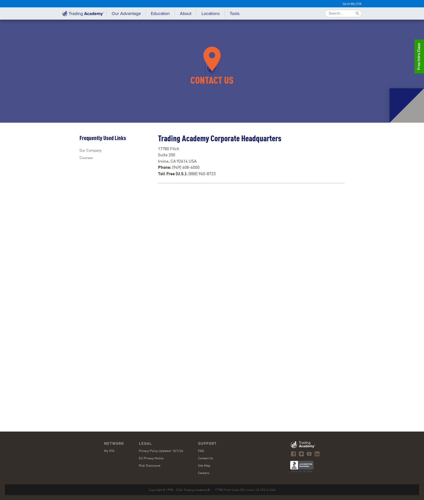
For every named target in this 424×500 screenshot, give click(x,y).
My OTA (109, 451)
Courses (86, 158)
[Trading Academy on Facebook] (293, 454)
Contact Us (205, 458)
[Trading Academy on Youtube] (309, 454)
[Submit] (357, 13)
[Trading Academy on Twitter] (301, 454)
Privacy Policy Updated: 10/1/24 (161, 451)
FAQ (201, 451)
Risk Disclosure (149, 465)
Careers (203, 473)
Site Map (204, 465)
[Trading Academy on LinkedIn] (317, 454)
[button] (160, 13)
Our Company (91, 151)
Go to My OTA (352, 3)
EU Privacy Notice (151, 458)
